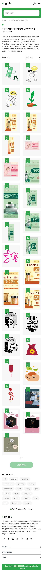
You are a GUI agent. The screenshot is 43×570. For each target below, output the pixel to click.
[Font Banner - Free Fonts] (21, 509)
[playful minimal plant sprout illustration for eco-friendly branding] (32, 98)
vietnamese (8, 484)
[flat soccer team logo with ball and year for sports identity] (11, 320)
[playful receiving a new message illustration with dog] (32, 74)
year (19, 489)
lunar (35, 498)
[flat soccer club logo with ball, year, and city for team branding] (32, 324)
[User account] (33, 3)
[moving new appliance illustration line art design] (11, 74)
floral (16, 498)
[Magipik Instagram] (13, 538)
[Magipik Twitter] (17, 538)
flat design (15, 503)
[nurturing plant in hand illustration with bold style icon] (32, 373)
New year (24, 20)
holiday (25, 498)
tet (5, 479)
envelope (27, 493)
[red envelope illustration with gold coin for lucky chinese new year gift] (32, 348)
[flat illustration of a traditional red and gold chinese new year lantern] (11, 370)
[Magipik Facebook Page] (8, 538)
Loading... (21, 464)
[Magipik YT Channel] (31, 538)
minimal (27, 503)
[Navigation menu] (39, 3)
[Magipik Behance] (4, 538)
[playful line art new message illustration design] (11, 98)
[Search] (36, 13)
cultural (13, 479)
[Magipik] (7, 3)
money (31, 484)
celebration (8, 489)
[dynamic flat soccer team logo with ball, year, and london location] (11, 345)
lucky (28, 489)
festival (6, 493)
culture (6, 498)
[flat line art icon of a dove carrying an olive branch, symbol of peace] (11, 256)
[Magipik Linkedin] (27, 538)
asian (16, 493)
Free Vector (13, 20)
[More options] (17, 86)
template (25, 479)
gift (36, 489)
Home (4, 20)
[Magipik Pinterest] (22, 538)
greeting (21, 484)
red (5, 503)
